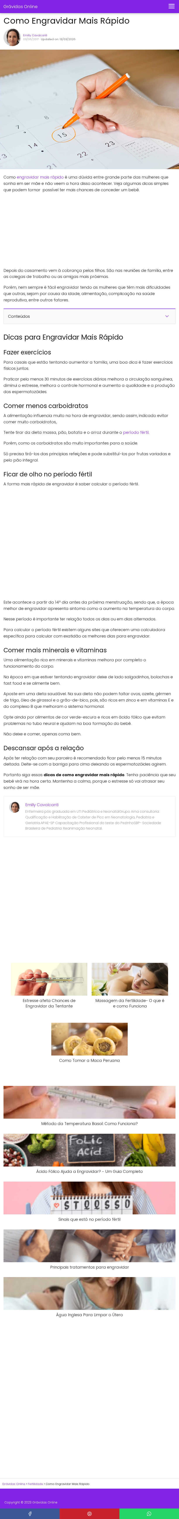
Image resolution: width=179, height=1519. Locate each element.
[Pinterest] (89, 1514)
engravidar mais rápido (40, 177)
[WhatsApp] (149, 1514)
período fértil (136, 432)
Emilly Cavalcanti (35, 35)
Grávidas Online (20, 6)
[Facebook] (30, 1514)
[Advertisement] (68, 230)
